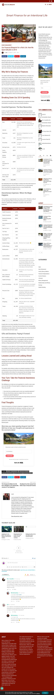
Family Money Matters (43, 271)
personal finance (28, 473)
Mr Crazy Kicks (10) (46, 131)
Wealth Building (42, 287)
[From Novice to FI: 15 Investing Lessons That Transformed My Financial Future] (40, 159)
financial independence (7, 473)
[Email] (51, 1)
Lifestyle (40, 278)
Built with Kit (18, 462)
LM (17, 617)
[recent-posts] (43, 155)
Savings (40, 285)
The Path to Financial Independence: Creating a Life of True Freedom (47, 171)
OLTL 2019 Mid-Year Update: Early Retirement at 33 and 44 (47, 191)
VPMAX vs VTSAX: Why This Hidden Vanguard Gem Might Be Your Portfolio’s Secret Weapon (47, 236)
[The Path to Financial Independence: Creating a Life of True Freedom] (40, 169)
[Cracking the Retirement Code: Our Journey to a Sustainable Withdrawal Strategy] (40, 225)
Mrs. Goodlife (19, 594)
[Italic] (9, 567)
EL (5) (43, 149)
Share (5, 56)
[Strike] (13, 567)
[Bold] (8, 567)
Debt (39, 267)
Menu (50, 4)
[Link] (22, 567)
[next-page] (42, 253)
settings (38, 693)
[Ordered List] (15, 567)
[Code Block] (21, 567)
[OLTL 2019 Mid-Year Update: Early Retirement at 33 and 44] (40, 189)
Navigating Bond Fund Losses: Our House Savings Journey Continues (18, 535)
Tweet (11, 56)
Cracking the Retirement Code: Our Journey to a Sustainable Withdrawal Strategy (47, 226)
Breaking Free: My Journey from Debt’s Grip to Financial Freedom (31, 535)
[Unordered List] (17, 567)
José (6, 52)
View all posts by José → (17, 516)
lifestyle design (18, 473)
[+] (26, 566)
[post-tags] (50, 155)
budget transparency (12, 471)
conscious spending (24, 471)
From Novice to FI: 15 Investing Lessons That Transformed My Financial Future (47, 161)
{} (24, 566)
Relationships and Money (44, 282)
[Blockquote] (19, 567)
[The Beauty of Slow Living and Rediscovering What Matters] (40, 216)
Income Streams (42, 276)
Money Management (7, 45)
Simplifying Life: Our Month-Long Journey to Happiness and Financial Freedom (6, 535)
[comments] (47, 155)
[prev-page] (39, 253)
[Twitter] (50, 1)
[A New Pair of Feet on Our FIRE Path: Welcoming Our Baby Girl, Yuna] (40, 179)
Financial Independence (43, 273)
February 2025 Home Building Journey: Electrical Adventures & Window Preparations (47, 245)
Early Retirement (42, 269)
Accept (45, 693)
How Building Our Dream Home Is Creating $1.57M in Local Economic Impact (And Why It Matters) (47, 209)
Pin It (18, 56)
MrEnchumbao (14, 615)
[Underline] (11, 567)
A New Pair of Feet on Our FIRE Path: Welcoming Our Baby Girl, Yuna (47, 180)
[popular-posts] (40, 155)
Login (34, 558)
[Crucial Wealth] (27, 14)
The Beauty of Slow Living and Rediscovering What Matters (47, 218)
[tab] (40, 155)
